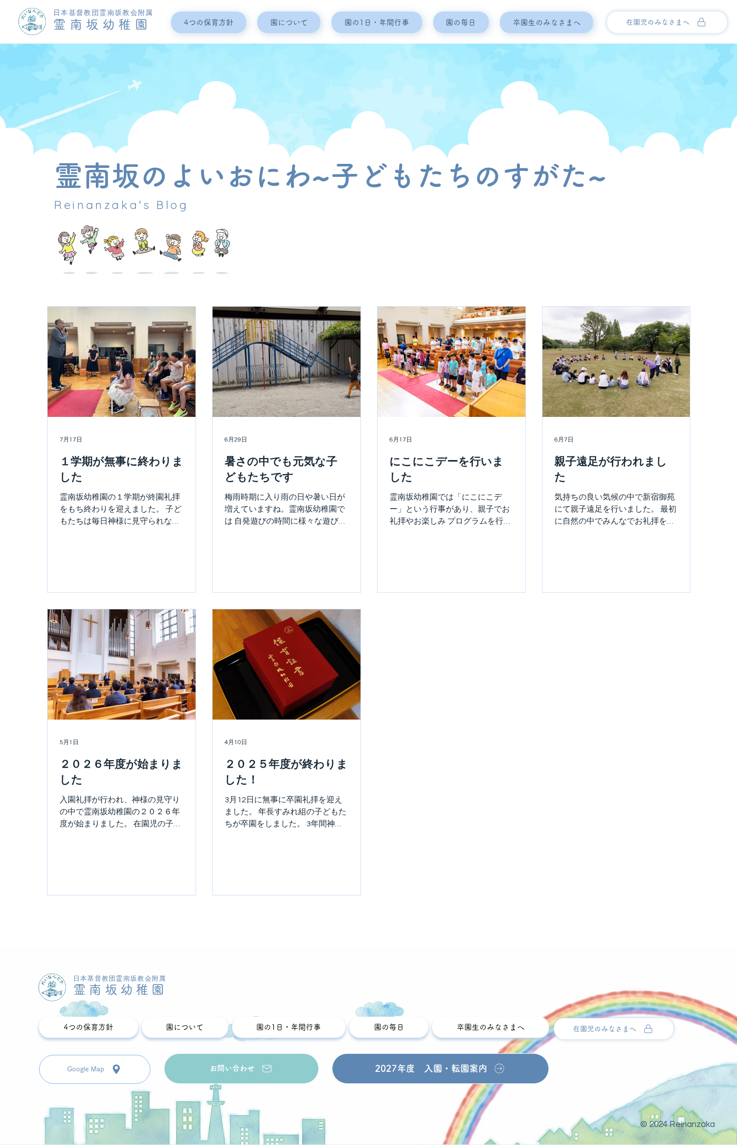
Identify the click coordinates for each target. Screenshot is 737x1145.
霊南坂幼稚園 (102, 24)
